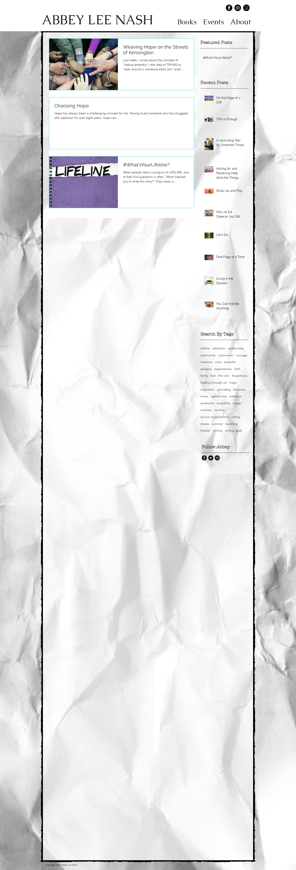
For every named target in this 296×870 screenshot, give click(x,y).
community (207, 355)
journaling (224, 389)
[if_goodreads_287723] (246, 8)
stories (204, 424)
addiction (219, 348)
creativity (206, 362)
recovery (206, 410)
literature (239, 389)
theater (205, 430)
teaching (231, 424)
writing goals (233, 430)
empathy (230, 362)
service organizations (214, 417)
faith (237, 369)
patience (235, 396)
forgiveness (239, 376)
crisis (218, 362)
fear (213, 376)
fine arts (223, 376)
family (204, 376)
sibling (235, 417)
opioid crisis (219, 396)
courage (241, 355)
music (204, 396)
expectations (223, 369)
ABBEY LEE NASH (97, 19)
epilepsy (206, 369)
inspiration (207, 389)
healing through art (213, 382)
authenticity (236, 348)
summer (217, 424)
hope (233, 382)
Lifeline (205, 348)
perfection (207, 403)
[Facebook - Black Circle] (229, 8)
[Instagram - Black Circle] (237, 8)
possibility (223, 403)
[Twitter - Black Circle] (210, 457)
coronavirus (225, 355)
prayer (237, 403)
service (219, 410)
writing (217, 430)
